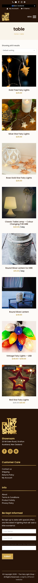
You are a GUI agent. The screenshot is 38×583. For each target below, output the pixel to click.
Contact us (7, 469)
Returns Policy (8, 475)
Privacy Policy (8, 503)
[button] (31, 16)
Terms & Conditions (10, 497)
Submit (7, 556)
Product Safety (8, 500)
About (4, 494)
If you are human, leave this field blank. (19, 544)
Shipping (5, 472)
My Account (14, 8)
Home (16, 34)
